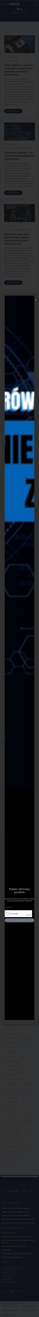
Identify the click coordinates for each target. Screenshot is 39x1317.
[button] (36, 300)
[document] (19, 658)
